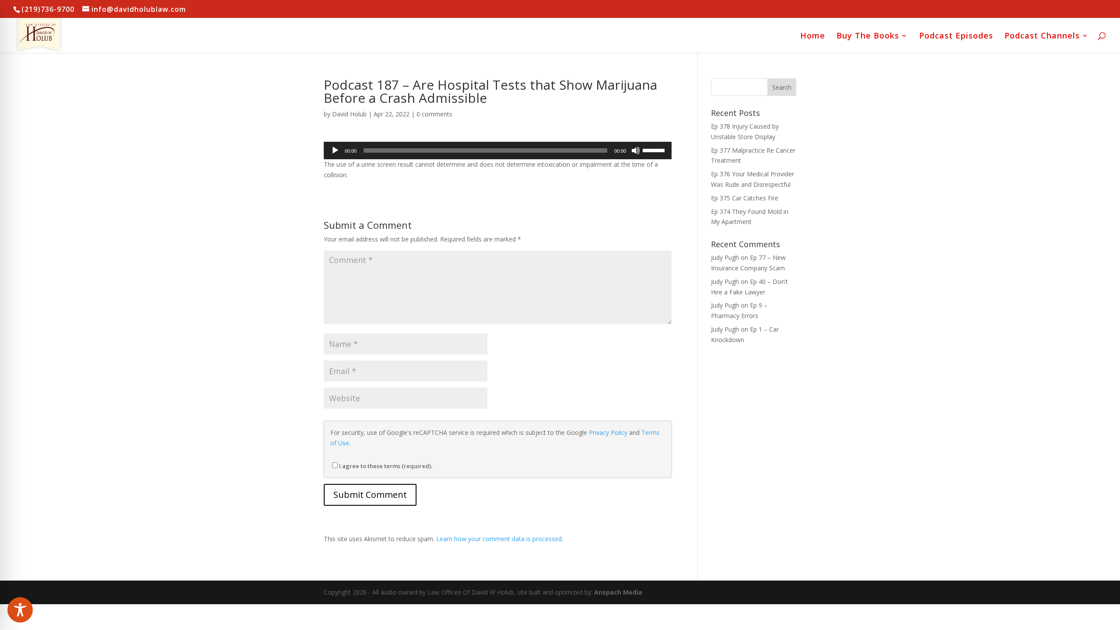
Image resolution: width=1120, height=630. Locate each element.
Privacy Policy (608, 432)
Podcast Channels (1042, 36)
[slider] (655, 150)
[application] (498, 150)
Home (812, 36)
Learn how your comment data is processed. (499, 539)
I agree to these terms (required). (385, 466)
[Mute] (635, 150)
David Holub (349, 114)
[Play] (335, 150)
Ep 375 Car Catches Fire (744, 198)
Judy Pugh (725, 257)
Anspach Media (618, 592)
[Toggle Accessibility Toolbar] (20, 609)
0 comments (434, 114)
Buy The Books (867, 36)
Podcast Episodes (956, 36)
